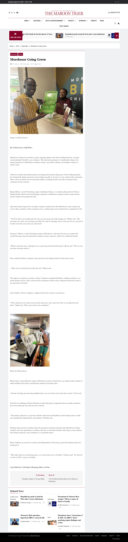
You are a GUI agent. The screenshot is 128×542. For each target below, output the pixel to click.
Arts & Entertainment (54, 21)
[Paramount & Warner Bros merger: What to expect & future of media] (93, 35)
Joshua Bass (25, 521)
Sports (71, 21)
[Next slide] (118, 2)
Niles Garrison (64, 505)
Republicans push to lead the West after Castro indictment (67, 34)
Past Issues (64, 26)
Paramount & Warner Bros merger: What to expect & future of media (68, 499)
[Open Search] (115, 23)
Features (36, 21)
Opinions (82, 21)
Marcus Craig (26, 503)
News (26, 21)
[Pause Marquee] (117, 36)
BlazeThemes (35, 536)
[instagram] (11, 12)
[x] (14, 12)
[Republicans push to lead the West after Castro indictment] (41, 35)
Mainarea (14, 54)
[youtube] (17, 12)
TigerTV (94, 21)
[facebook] (9, 12)
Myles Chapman (64, 526)
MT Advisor (15, 64)
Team (102, 21)
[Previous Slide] (115, 2)
